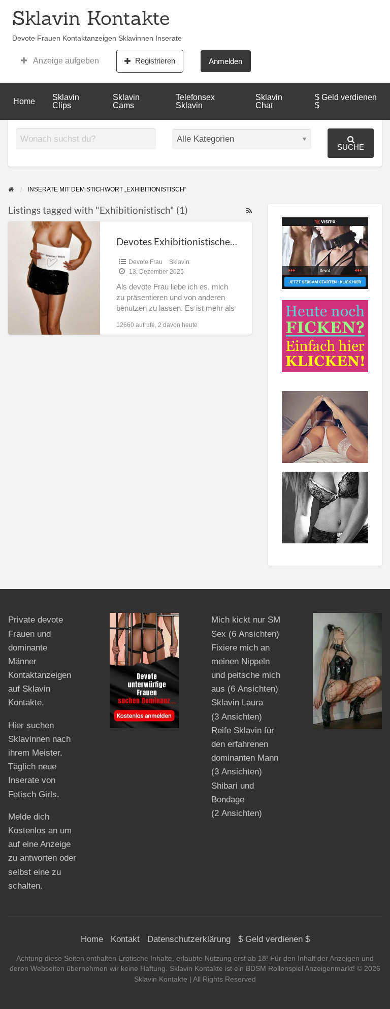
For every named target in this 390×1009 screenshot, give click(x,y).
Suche (350, 147)
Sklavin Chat (268, 101)
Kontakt (125, 939)
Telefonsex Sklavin (195, 101)
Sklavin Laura (237, 702)
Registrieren (155, 60)
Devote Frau (145, 262)
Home (24, 101)
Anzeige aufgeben (65, 60)
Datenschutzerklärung (189, 939)
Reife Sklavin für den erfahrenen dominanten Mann (244, 744)
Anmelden (225, 61)
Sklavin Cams (126, 101)
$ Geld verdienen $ (346, 101)
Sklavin (179, 262)
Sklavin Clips (65, 101)
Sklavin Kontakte (91, 18)
